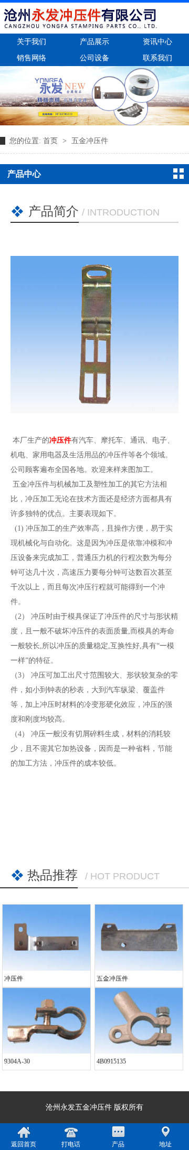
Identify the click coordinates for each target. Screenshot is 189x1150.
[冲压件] (46, 938)
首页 (51, 141)
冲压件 (60, 440)
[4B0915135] (139, 1021)
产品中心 (24, 173)
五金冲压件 (89, 141)
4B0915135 (111, 1061)
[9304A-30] (46, 1021)
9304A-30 (17, 1061)
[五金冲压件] (139, 938)
